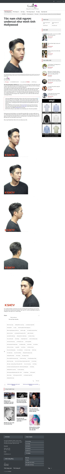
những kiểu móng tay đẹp (27, 352)
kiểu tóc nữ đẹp (10, 333)
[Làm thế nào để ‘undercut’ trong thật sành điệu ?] (22, 411)
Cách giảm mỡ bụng (29, 464)
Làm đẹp (23, 11)
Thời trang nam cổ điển (55, 23)
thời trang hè (32, 372)
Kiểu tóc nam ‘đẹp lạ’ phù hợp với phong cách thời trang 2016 (22, 401)
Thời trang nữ (16, 11)
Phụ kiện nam (54, 25)
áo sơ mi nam (24, 104)
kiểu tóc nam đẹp (10, 324)
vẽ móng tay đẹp (22, 344)
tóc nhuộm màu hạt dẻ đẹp (32, 330)
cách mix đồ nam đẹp (11, 341)
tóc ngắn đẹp (26, 372)
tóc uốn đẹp (18, 355)
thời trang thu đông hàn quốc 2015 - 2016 (14, 372)
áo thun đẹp (29, 344)
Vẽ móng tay (27, 448)
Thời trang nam (7, 11)
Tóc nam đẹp (28, 441)
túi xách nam (23, 106)
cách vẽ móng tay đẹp (33, 338)
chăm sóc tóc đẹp (10, 347)
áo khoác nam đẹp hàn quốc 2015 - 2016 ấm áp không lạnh (17, 366)
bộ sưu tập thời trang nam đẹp (12, 358)
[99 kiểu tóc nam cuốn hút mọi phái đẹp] (9, 414)
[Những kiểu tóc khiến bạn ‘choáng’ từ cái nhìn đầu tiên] (34, 420)
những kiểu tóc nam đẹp (19, 324)
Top (49, 468)
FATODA (28, 81)
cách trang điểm (28, 341)
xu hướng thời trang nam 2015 (20, 333)
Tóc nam (7, 81)
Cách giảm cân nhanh (29, 462)
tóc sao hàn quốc (10, 338)
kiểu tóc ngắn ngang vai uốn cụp (13, 330)
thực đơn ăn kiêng (17, 352)
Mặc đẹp (27, 457)
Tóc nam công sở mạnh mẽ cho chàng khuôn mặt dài (34, 410)
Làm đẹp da (50, 75)
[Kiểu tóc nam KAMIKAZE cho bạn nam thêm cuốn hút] (9, 396)
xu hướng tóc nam (20, 341)
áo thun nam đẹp (23, 358)
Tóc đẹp (38, 11)
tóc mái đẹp (35, 344)
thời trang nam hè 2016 (17, 375)
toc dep (15, 327)
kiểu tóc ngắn (23, 330)
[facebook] (54, 1)
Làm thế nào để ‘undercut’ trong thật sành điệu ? (21, 419)
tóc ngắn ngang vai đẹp (32, 358)
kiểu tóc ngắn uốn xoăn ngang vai (24, 327)
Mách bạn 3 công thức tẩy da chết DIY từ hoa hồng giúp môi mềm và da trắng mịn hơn (54, 72)
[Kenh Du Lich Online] (39, 316)
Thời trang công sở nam (46, 23)
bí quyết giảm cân (24, 338)
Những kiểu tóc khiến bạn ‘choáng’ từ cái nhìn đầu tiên (34, 428)
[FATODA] (32, 7)
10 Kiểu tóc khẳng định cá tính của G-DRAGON (13, 385)
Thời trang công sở (30, 11)
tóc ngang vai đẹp (25, 355)
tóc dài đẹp (32, 366)
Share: (5, 315)
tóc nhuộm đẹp (9, 352)
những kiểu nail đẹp (10, 355)
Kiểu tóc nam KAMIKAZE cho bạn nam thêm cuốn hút (30, 385)
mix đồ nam (23, 347)
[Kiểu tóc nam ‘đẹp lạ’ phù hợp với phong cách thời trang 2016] (22, 395)
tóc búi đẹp (17, 338)
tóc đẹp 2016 (9, 327)
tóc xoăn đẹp (34, 361)
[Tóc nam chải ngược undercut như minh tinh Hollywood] (22, 50)
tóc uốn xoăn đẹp (21, 369)
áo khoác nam (18, 107)
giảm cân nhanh (30, 333)
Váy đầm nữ (27, 450)
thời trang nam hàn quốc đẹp (12, 344)
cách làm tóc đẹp (30, 347)
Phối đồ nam (45, 25)
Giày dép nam (44, 11)
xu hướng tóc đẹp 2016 (30, 324)
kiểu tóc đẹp (9, 375)
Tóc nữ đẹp (27, 443)
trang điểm (17, 347)
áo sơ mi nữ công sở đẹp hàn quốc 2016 (22, 361)
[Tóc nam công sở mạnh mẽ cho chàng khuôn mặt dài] (34, 400)
